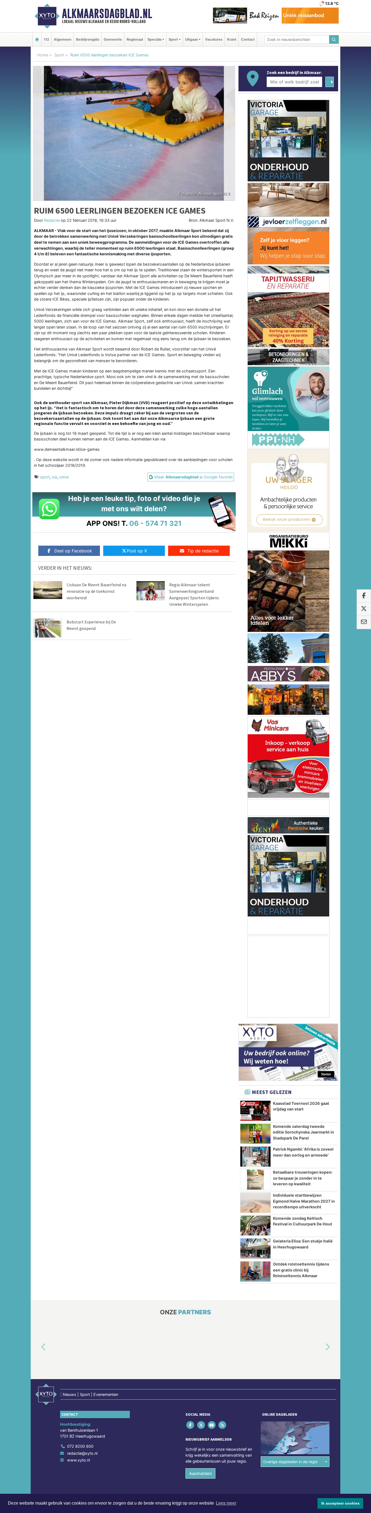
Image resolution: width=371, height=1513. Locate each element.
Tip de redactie (203, 550)
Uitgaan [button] (191, 39)
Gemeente (113, 39)
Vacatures (213, 39)
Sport (59, 55)
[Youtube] (212, 1425)
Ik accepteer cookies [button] (340, 1503)
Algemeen (62, 39)
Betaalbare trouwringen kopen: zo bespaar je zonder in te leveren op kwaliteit (302, 1178)
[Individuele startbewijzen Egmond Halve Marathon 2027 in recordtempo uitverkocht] (255, 1202)
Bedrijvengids (87, 39)
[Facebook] (191, 1425)
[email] (364, 622)
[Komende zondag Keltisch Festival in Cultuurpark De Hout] (255, 1225)
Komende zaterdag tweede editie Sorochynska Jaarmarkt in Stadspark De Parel (303, 1132)
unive (64, 477)
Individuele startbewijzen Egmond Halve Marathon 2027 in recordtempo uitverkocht (304, 1201)
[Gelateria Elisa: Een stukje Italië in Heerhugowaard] (255, 1248)
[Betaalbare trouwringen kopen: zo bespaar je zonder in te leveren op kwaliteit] (255, 1179)
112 (46, 39)
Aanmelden (200, 1473)
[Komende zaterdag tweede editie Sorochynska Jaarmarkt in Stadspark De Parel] (255, 1134)
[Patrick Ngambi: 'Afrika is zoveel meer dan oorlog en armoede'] (255, 1156)
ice (54, 477)
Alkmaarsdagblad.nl (107, 13)
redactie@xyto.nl (82, 1453)
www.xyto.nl (78, 1460)
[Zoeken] (334, 39)
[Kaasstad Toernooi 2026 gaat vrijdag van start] (255, 1110)
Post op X (137, 550)
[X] (201, 1425)
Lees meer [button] (226, 1503)
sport (45, 477)
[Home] (37, 39)
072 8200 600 (80, 1446)
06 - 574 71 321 (155, 523)
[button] (37, 1347)
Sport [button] (173, 39)
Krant (231, 39)
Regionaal (135, 39)
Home (42, 55)
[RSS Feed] (223, 1425)
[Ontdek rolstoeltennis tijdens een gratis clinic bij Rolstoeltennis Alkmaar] (255, 1271)
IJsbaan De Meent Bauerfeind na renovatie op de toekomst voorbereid (96, 591)
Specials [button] (154, 39)
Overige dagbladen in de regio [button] (290, 1461)
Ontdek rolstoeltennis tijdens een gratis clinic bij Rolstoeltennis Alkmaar (301, 1270)
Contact (248, 39)
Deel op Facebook (73, 550)
